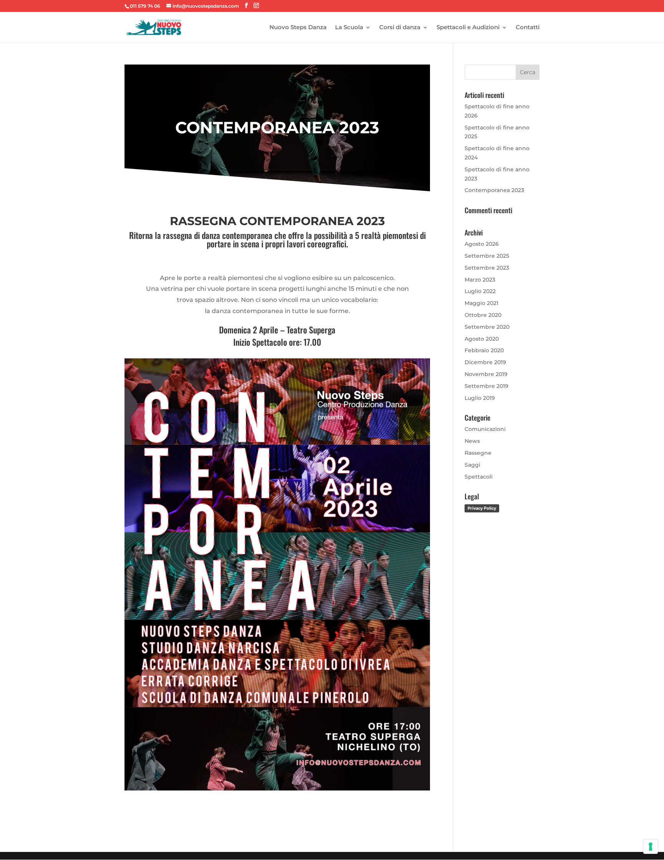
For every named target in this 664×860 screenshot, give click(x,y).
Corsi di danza (399, 28)
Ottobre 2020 (483, 315)
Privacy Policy (482, 508)
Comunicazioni (485, 429)
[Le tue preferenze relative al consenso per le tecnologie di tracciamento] (650, 846)
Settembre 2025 (487, 255)
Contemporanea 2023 (494, 190)
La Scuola (349, 28)
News (472, 440)
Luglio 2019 (480, 397)
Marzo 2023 (480, 279)
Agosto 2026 (482, 243)
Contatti (528, 28)
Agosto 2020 (482, 338)
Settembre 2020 (487, 326)
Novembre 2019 (486, 374)
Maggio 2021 (481, 303)
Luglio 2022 (480, 291)
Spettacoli (479, 476)
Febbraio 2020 (484, 350)
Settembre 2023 (487, 267)
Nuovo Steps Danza (298, 28)
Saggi (472, 464)
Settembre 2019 (486, 386)
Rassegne (478, 452)
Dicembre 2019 (485, 362)
